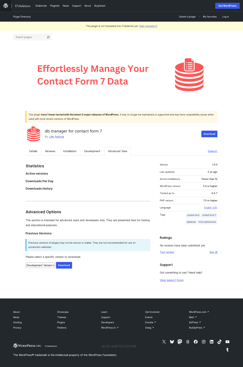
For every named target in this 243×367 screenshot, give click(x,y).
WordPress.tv (110, 327)
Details (33, 151)
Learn (104, 312)
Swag (149, 327)
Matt (193, 317)
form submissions (207, 222)
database (191, 222)
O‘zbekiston (51, 346)
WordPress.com (199, 312)
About (16, 312)
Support (212, 151)
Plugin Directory (22, 16)
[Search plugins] (48, 37)
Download (209, 133)
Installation (69, 151)
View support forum (172, 280)
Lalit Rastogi (56, 136)
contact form (193, 215)
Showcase (63, 312)
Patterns (61, 327)
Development (92, 151)
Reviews (50, 151)
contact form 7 (209, 215)
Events (149, 317)
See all (213, 252)
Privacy (17, 327)
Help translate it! (148, 26)
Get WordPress (227, 5)
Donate (150, 322)
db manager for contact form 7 (73, 131)
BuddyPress (197, 327)
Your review (167, 252)
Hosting (17, 322)
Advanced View (117, 151)
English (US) (210, 207)
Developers (107, 322)
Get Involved (152, 312)
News (16, 317)
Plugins (61, 322)
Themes (61, 317)
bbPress (195, 322)
